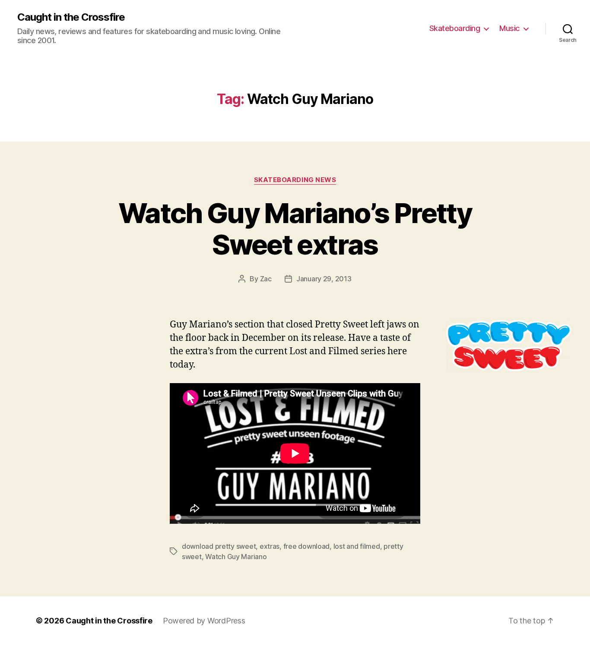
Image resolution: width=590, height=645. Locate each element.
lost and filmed (356, 546)
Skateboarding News (295, 180)
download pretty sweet (219, 546)
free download (306, 546)
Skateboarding (454, 28)
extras (269, 546)
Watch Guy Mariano (235, 556)
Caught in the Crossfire (71, 17)
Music (509, 28)
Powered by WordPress (204, 620)
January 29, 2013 (324, 278)
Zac (266, 278)
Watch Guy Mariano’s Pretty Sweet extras (295, 228)
